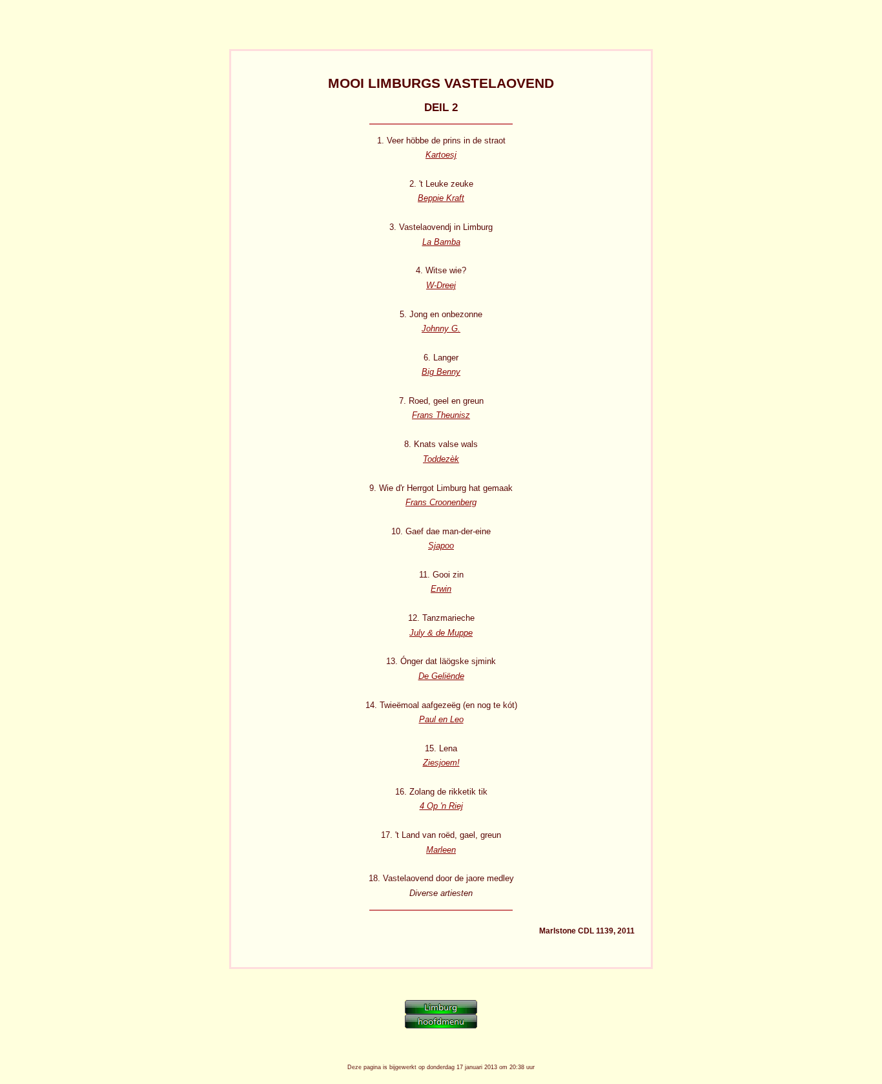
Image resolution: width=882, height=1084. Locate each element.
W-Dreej (441, 285)
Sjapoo (441, 545)
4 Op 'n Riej (441, 806)
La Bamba (441, 242)
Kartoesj (441, 155)
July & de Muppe (441, 633)
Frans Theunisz (441, 415)
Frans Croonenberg (441, 502)
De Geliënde (441, 676)
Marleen (441, 850)
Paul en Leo (441, 719)
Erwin (441, 589)
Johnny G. (441, 328)
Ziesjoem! (441, 762)
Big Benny (441, 372)
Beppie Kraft (441, 198)
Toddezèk (441, 459)
